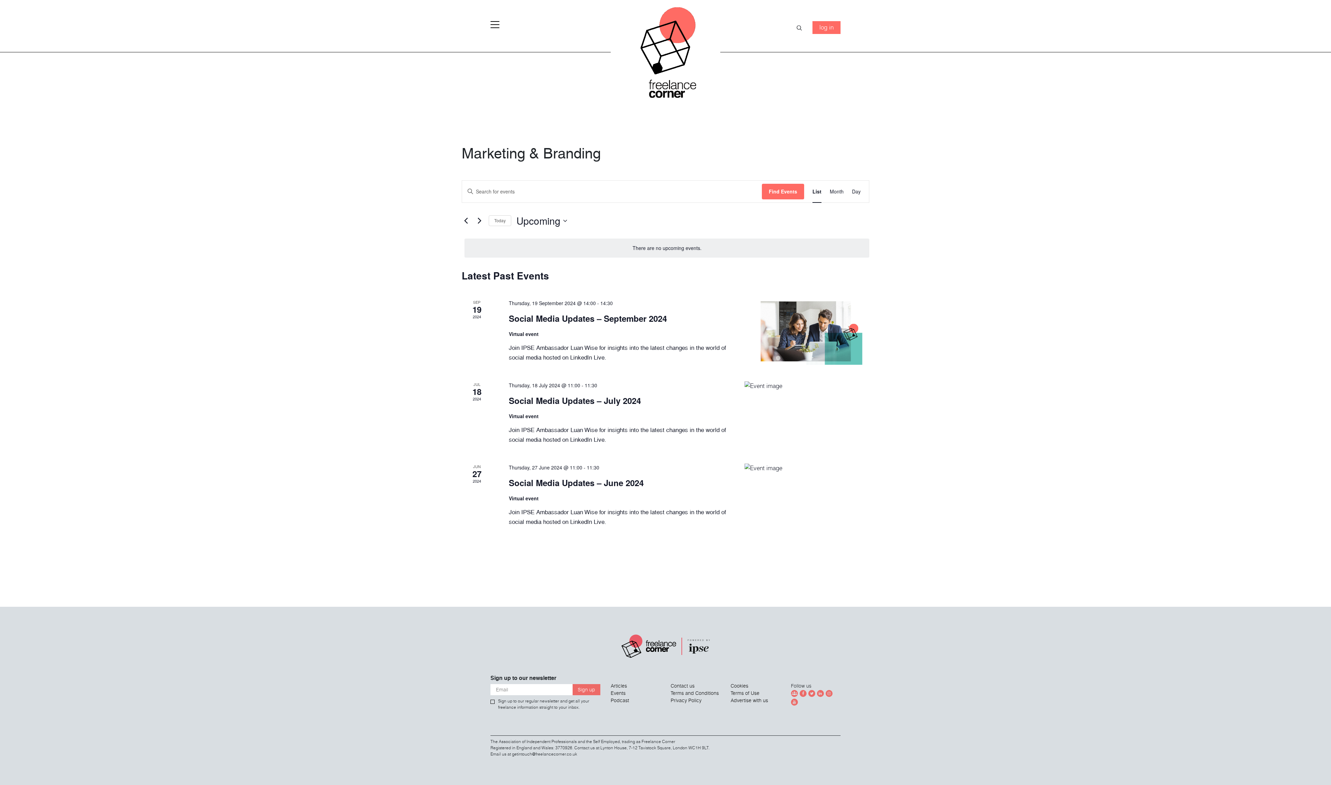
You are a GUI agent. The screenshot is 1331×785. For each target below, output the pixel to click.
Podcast (620, 700)
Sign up (586, 689)
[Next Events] (479, 221)
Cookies (739, 686)
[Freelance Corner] (666, 55)
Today (500, 220)
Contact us (683, 686)
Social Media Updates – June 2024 (576, 483)
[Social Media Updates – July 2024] (807, 414)
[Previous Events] (466, 221)
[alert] (666, 248)
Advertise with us (749, 700)
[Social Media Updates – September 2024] (807, 332)
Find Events (783, 191)
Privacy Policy (686, 700)
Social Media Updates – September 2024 (588, 318)
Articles (619, 686)
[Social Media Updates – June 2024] (807, 496)
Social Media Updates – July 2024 (575, 400)
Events (618, 693)
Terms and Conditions (695, 693)
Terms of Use (745, 693)
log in (826, 27)
